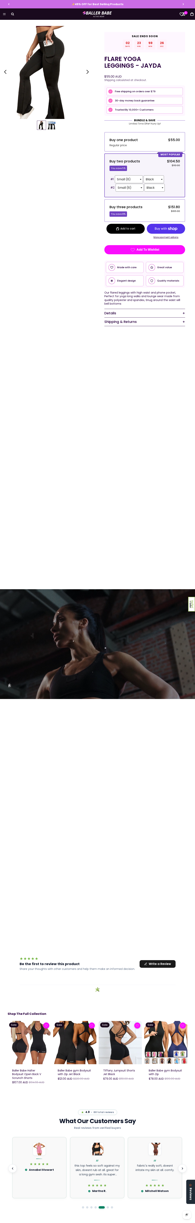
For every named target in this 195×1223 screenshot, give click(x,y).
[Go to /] (97, 14)
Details (110, 313)
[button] (191, 604)
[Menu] (4, 14)
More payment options (165, 237)
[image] (46, 1025)
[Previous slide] (9, 4)
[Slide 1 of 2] (41, 125)
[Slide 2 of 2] (51, 125)
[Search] (12, 14)
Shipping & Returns (120, 321)
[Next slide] (183, 4)
